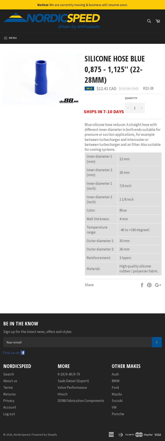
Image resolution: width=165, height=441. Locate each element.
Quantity (131, 98)
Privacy (8, 400)
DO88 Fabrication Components (81, 400)
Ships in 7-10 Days (104, 111)
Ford (115, 387)
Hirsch (62, 394)
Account (9, 407)
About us (10, 380)
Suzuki (117, 400)
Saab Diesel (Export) (73, 380)
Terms (8, 387)
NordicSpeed (22, 434)
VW (114, 407)
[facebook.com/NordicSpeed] (14, 353)
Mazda (117, 394)
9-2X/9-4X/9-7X (69, 374)
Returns (9, 394)
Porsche (118, 414)
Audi (115, 374)
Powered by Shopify (44, 434)
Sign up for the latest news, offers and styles (37, 331)
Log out (9, 414)
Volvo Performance (72, 387)
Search (8, 374)
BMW (115, 380)
